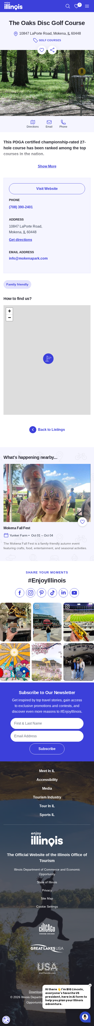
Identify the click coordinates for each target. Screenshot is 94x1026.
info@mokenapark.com (28, 258)
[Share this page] (52, 50)
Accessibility (47, 780)
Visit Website (47, 189)
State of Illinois (47, 882)
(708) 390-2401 (21, 207)
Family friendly (17, 284)
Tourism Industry (47, 797)
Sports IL (47, 815)
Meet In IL (47, 771)
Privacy (47, 890)
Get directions (20, 240)
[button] (48, 358)
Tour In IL (47, 806)
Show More (47, 166)
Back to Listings (51, 429)
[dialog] (6, 1020)
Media (47, 788)
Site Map (47, 898)
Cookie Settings (47, 906)
